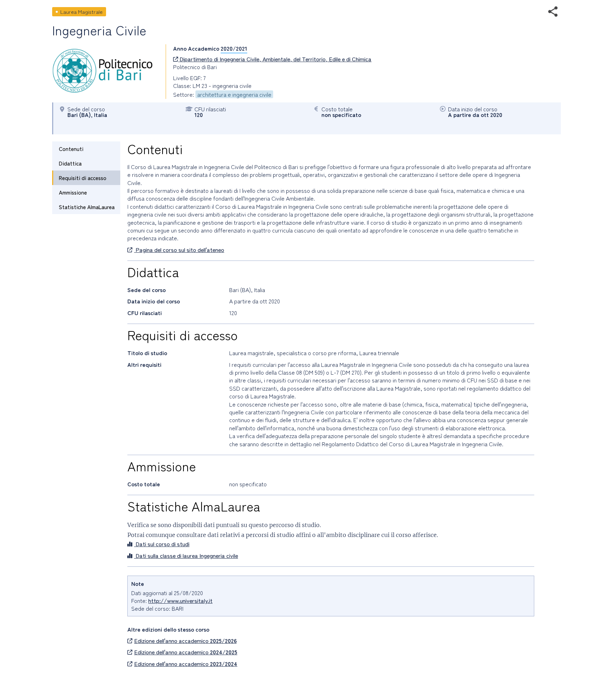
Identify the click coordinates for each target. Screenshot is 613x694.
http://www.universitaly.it (180, 600)
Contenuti (71, 148)
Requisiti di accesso (82, 177)
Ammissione (73, 192)
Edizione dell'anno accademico (185, 640)
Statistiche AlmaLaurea (87, 207)
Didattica (70, 163)
